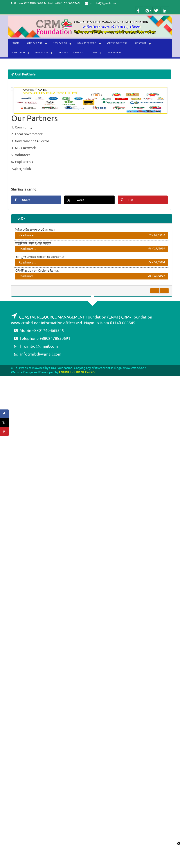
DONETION (41, 53)
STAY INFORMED (87, 43)
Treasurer (115, 53)
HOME (16, 43)
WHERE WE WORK (117, 43)
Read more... (92, 235)
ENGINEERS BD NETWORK (77, 372)
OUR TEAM (19, 53)
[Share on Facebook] (4, 413)
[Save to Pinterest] (4, 431)
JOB (95, 53)
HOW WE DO (60, 43)
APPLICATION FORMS (70, 53)
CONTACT (140, 43)
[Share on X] (4, 422)
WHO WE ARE (35, 43)
